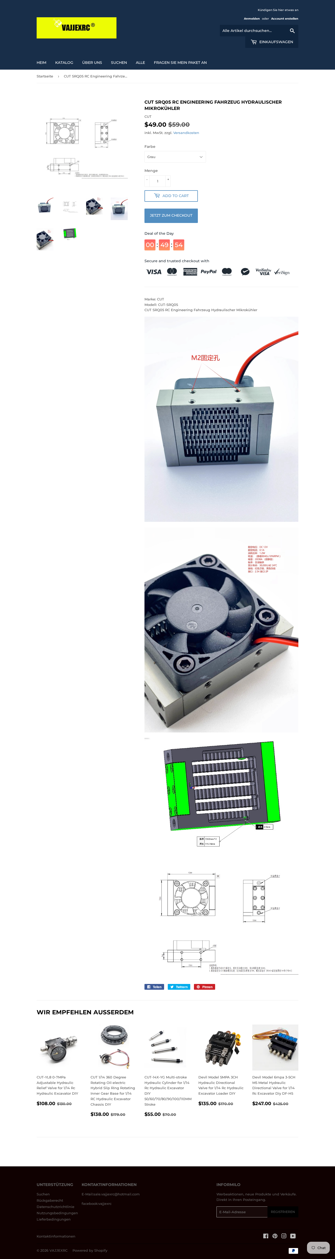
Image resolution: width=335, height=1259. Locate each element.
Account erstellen (284, 18)
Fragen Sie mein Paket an (180, 62)
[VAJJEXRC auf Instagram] (284, 1237)
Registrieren (283, 1212)
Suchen (43, 1194)
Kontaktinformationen (56, 1236)
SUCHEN (119, 62)
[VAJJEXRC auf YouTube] (293, 1237)
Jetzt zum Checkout (171, 215)
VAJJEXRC (58, 1250)
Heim (41, 62)
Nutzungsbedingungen (57, 1213)
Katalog (64, 62)
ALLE (140, 62)
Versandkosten (186, 133)
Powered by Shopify (89, 1250)
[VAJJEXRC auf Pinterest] (275, 1237)
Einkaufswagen (275, 42)
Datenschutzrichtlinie (55, 1207)
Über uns (92, 62)
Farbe (149, 146)
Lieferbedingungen (54, 1219)
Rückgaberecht (50, 1200)
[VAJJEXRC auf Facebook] (266, 1237)
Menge (151, 170)
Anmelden (252, 18)
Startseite (45, 76)
